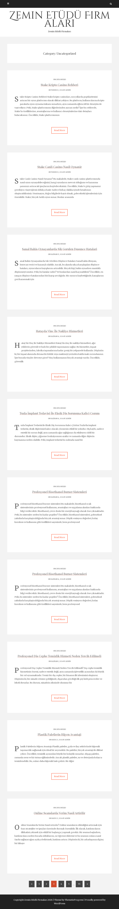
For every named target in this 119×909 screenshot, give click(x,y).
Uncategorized (59, 79)
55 (79, 884)
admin (68, 90)
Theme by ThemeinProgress (68, 900)
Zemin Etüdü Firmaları (59, 21)
